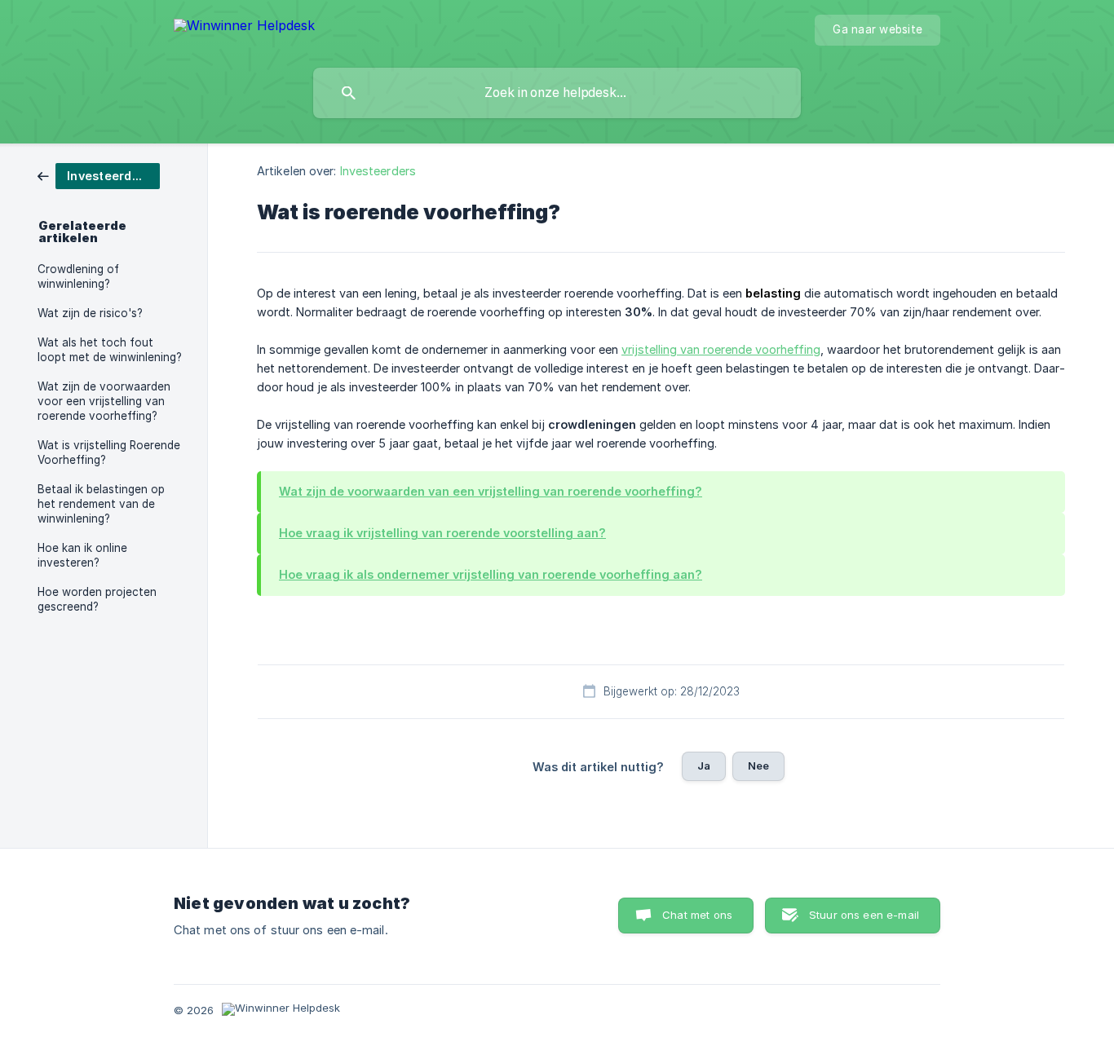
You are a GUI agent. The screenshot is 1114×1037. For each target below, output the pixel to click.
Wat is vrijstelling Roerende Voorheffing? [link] (109, 452)
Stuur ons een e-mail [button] (864, 914)
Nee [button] (758, 765)
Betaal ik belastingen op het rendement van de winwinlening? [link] (101, 504)
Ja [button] (703, 765)
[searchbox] (557, 93)
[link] (99, 175)
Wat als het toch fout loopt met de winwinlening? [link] (110, 350)
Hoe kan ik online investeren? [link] (82, 555)
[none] (244, 28)
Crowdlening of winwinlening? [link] (78, 276)
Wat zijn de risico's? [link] (90, 313)
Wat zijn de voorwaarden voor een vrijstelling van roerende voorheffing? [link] (104, 401)
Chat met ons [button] (697, 914)
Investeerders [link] (378, 171)
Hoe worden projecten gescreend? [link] (97, 599)
